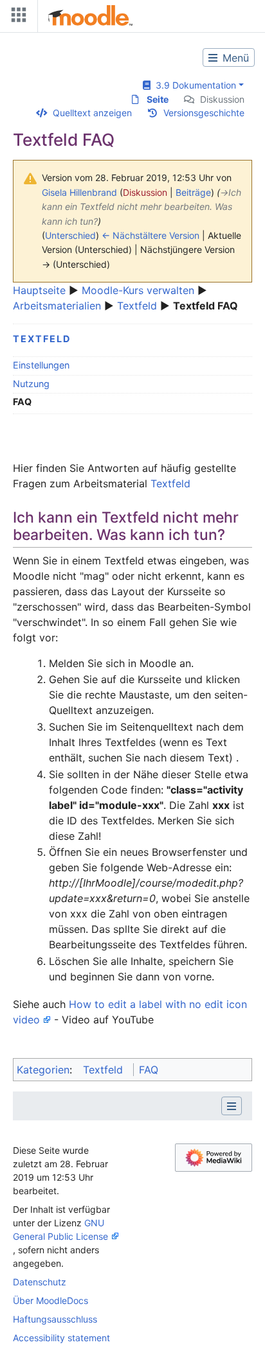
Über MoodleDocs (50, 1300)
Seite (158, 99)
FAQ (148, 1069)
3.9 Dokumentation (193, 85)
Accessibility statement (61, 1337)
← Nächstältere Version (150, 235)
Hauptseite (39, 290)
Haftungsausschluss (55, 1319)
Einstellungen (41, 365)
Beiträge (193, 192)
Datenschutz (39, 1281)
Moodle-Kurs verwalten (138, 290)
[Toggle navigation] (16, 17)
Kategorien (43, 1069)
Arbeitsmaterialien (57, 305)
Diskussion (222, 99)
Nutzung (31, 383)
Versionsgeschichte (203, 112)
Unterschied (70, 235)
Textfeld (137, 305)
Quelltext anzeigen (92, 112)
